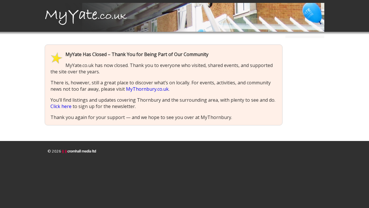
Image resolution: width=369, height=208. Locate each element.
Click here (60, 106)
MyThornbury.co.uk (147, 89)
